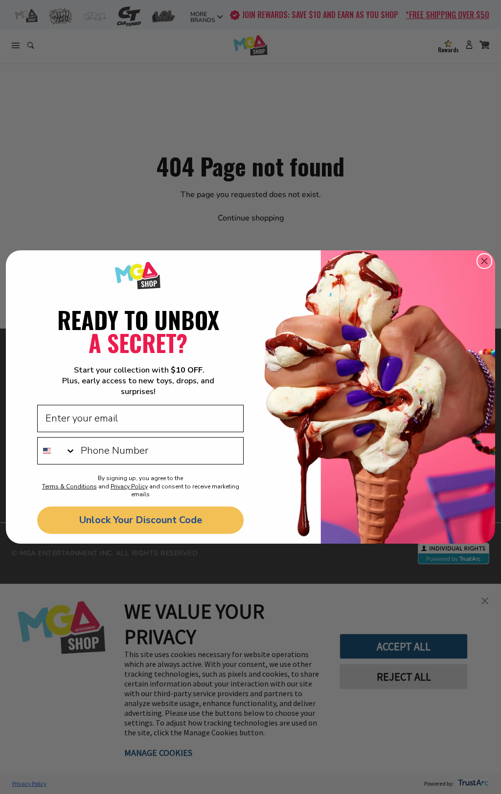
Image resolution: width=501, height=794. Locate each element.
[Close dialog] (484, 261)
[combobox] (57, 451)
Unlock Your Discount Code (140, 520)
